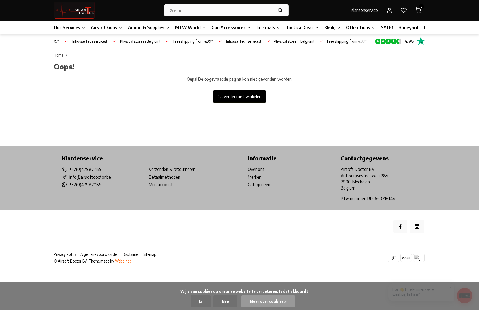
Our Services (67, 27)
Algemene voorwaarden (99, 254)
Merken (254, 177)
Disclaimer (131, 254)
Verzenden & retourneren (172, 169)
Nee (225, 301)
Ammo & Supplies (146, 27)
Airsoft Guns (104, 27)
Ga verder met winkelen (239, 96)
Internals (265, 27)
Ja (200, 301)
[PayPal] (406, 258)
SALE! (387, 27)
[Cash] (393, 258)
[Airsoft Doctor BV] (74, 10)
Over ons (256, 169)
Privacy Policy (65, 254)
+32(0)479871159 (85, 169)
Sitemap (149, 254)
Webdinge (123, 261)
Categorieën (259, 184)
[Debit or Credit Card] (419, 258)
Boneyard (408, 27)
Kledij (329, 27)
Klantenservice (364, 10)
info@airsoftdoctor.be (90, 177)
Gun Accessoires (229, 27)
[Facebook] (400, 226)
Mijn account (161, 184)
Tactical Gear (300, 27)
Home (58, 55)
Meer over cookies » (268, 301)
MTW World (188, 27)
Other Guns (358, 27)
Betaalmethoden (164, 177)
